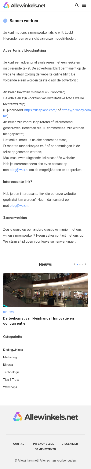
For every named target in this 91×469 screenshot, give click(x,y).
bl (11, 170)
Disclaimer (70, 443)
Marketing (10, 357)
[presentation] (74, 264)
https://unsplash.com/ (40, 110)
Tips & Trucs (11, 379)
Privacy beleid (44, 443)
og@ (15, 170)
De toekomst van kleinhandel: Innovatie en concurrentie (38, 321)
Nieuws (8, 312)
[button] (77, 264)
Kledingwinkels (13, 350)
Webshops (10, 387)
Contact (19, 443)
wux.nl (23, 170)
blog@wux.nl (19, 206)
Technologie (11, 372)
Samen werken (45, 449)
